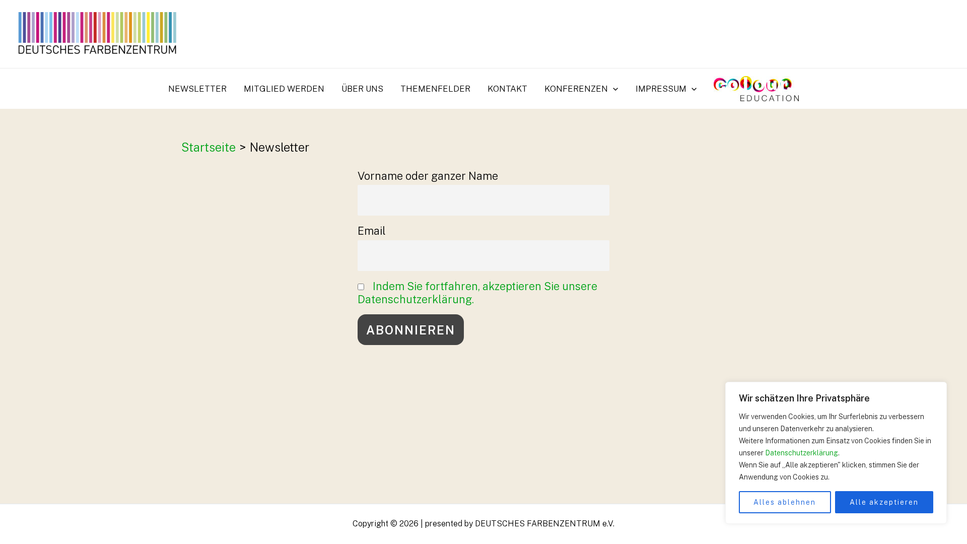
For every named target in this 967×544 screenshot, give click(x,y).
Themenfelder (435, 89)
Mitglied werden (284, 89)
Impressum (661, 89)
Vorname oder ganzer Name (428, 175)
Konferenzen (576, 89)
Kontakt (507, 89)
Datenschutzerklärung (801, 453)
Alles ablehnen (784, 502)
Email (372, 230)
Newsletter (197, 89)
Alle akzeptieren (884, 502)
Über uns (362, 89)
